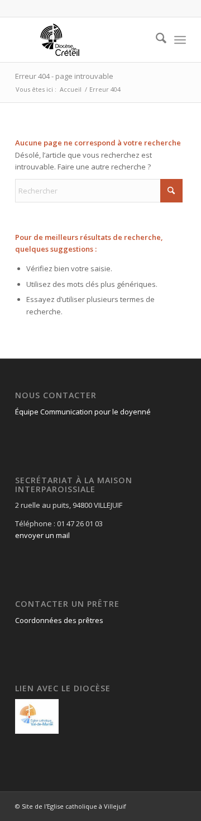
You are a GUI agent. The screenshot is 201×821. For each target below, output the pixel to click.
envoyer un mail (42, 535)
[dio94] (83, 39)
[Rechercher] (155, 39)
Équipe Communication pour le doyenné (83, 412)
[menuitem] (155, 39)
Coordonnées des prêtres (59, 620)
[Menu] (180, 39)
